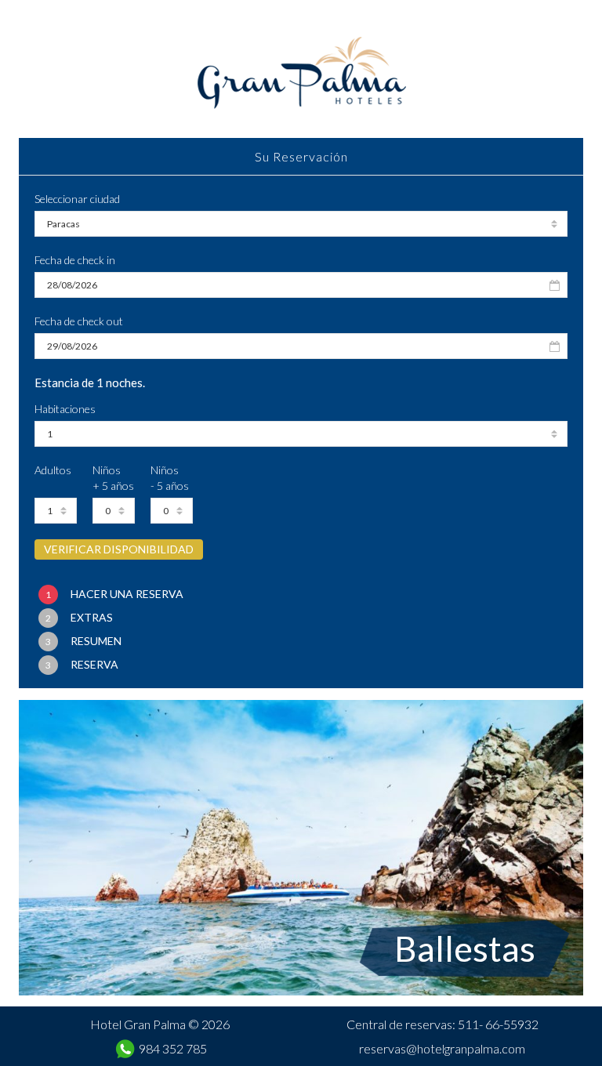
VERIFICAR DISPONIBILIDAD (119, 549)
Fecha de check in (74, 259)
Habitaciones (65, 408)
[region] (301, 847)
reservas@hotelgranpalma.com (442, 1048)
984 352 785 (173, 1048)
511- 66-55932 (498, 1024)
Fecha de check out (78, 321)
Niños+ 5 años (113, 477)
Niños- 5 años (169, 477)
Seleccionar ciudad (77, 198)
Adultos (52, 470)
